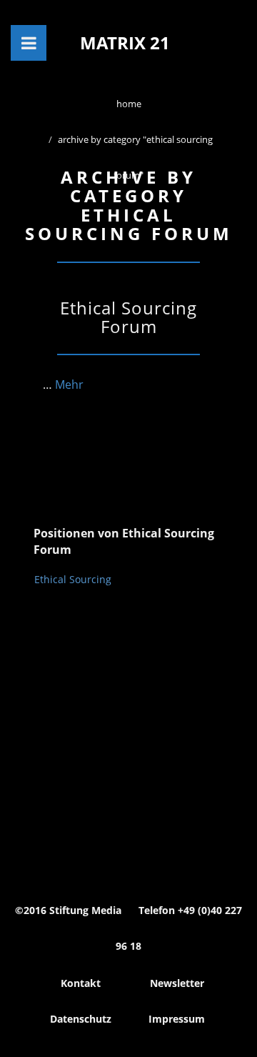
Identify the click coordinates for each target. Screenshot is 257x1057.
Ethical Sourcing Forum (128, 317)
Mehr (69, 384)
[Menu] (28, 43)
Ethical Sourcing (72, 579)
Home (128, 103)
